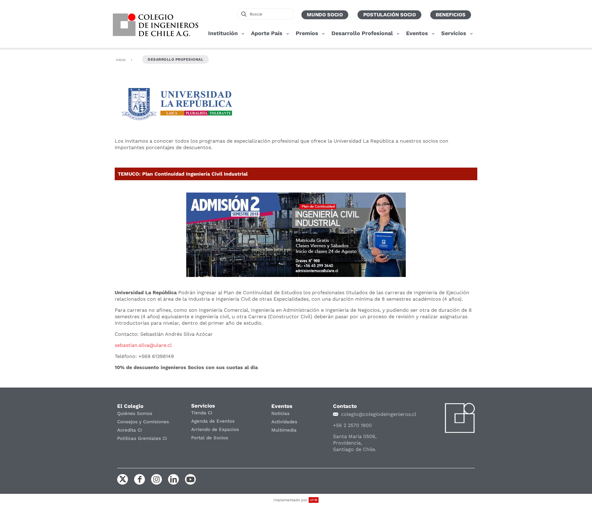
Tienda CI (201, 413)
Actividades (284, 422)
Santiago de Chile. (354, 449)
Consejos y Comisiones (143, 422)
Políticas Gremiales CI (142, 438)
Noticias (280, 413)
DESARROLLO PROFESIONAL (175, 59)
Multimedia (284, 430)
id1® (314, 500)
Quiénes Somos (134, 413)
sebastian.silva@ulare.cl (143, 345)
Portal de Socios (209, 438)
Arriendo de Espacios (215, 429)
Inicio (120, 60)
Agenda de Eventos (213, 421)
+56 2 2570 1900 (352, 425)
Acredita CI (129, 430)
